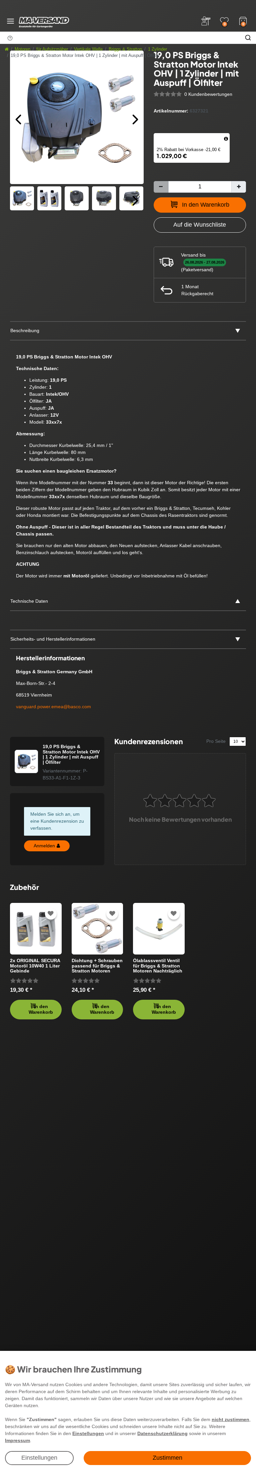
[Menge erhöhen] (238, 187)
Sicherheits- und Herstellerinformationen (52, 639)
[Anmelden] (205, 21)
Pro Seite (216, 741)
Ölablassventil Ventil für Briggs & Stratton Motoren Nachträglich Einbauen (157, 965)
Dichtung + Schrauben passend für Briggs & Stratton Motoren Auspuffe (97, 965)
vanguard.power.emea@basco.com (53, 706)
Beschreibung (24, 330)
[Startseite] (7, 49)
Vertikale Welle (88, 49)
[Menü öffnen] (10, 21)
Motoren (22, 49)
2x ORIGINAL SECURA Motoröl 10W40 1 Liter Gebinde (35, 965)
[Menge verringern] (161, 187)
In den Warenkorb (205, 204)
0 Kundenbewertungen (208, 94)
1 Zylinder (157, 49)
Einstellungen (39, 1457)
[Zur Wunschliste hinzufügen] (51, 914)
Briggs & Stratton (125, 49)
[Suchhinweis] (10, 38)
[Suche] (248, 38)
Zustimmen (167, 1457)
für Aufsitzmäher (52, 49)
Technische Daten (29, 601)
